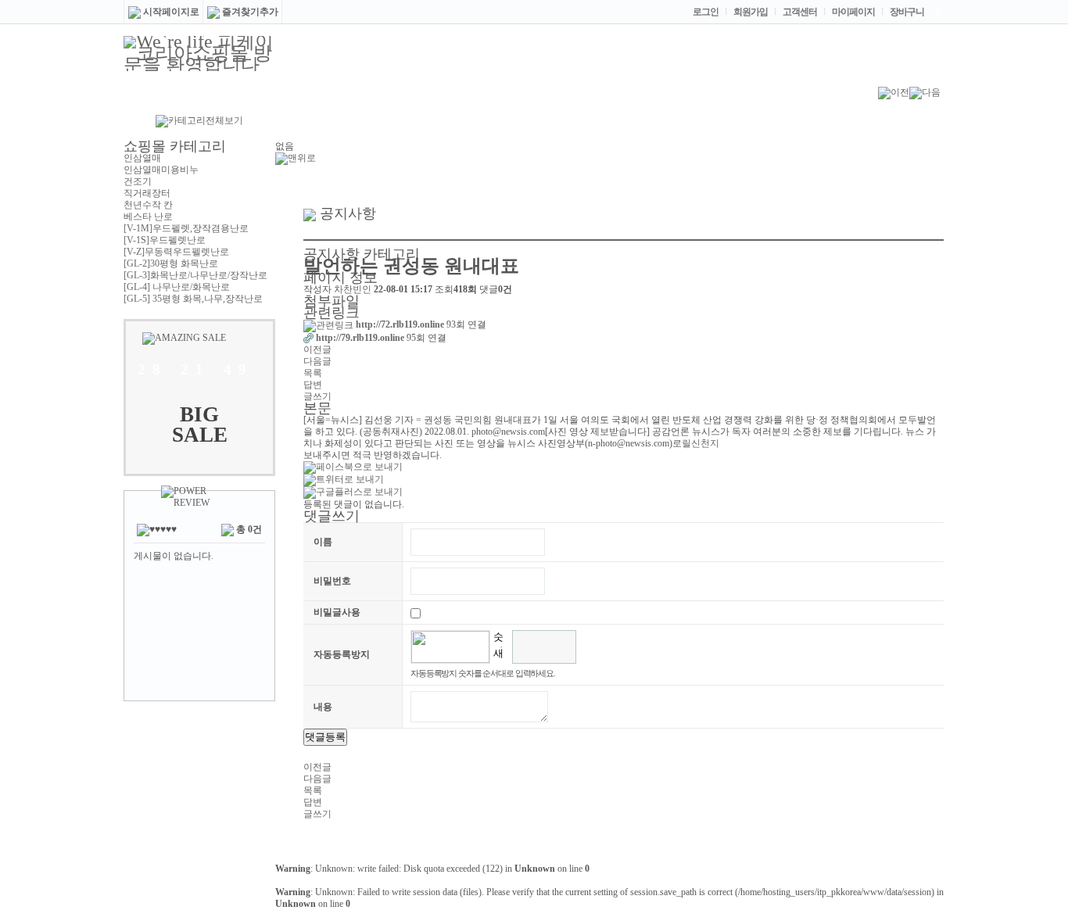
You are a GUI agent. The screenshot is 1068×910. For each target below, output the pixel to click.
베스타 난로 (148, 216)
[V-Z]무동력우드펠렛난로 (176, 251)
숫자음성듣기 (498, 639)
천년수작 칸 (148, 204)
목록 (312, 372)
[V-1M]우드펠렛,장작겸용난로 (186, 228)
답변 (312, 384)
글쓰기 (317, 396)
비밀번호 (332, 580)
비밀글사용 (337, 612)
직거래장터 (147, 193)
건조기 (138, 181)
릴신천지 (700, 443)
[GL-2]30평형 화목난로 (171, 263)
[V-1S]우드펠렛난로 (165, 240)
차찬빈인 (352, 289)
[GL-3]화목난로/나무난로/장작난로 (195, 275)
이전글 (317, 349)
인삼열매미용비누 (161, 169)
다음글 (317, 361)
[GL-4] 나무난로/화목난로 (177, 286)
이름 (323, 541)
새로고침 (498, 655)
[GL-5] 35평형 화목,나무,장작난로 (193, 298)
